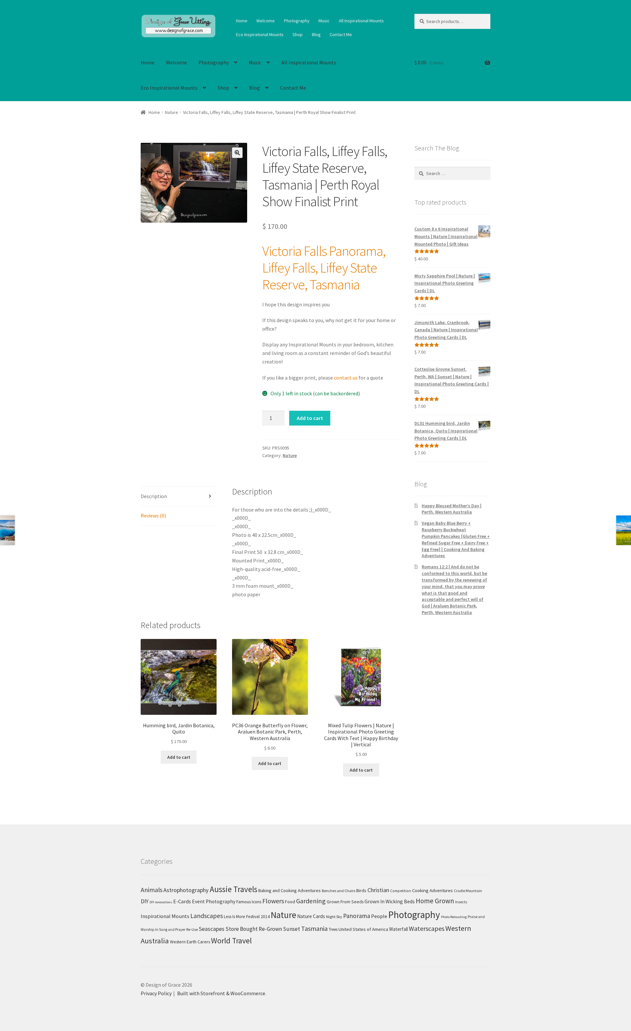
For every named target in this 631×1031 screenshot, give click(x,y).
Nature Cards (311, 916)
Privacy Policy (156, 993)
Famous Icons (248, 902)
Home (241, 21)
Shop (297, 34)
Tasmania (314, 928)
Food (290, 902)
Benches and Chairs (338, 890)
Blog (316, 34)
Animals (151, 890)
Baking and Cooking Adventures (289, 890)
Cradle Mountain (468, 890)
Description (154, 496)
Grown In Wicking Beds (389, 901)
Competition (400, 890)
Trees (333, 929)
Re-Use (192, 929)
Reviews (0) (153, 515)
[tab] (179, 496)
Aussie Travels (233, 889)
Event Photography (213, 901)
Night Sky (334, 916)
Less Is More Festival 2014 (247, 916)
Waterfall (398, 929)
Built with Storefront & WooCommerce (221, 993)
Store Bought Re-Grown (253, 928)
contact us (346, 377)
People (379, 916)
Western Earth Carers (190, 942)
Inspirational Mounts (165, 916)
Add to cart (310, 418)
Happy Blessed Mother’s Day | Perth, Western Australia (451, 509)
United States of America (363, 929)
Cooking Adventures (432, 890)
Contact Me (341, 34)
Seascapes (211, 928)
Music (324, 21)
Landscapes (206, 915)
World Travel (231, 940)
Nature (171, 112)
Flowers (273, 901)
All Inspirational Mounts (361, 21)
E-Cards (182, 901)
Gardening (311, 901)
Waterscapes (426, 928)
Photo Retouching (454, 917)
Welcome (265, 21)
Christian (378, 890)
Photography (297, 21)
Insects (461, 901)
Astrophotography (186, 890)
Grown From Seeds (345, 902)
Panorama (356, 916)
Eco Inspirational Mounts (260, 34)
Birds (361, 890)
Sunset (291, 928)
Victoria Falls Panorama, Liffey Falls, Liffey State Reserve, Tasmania (324, 267)
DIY (145, 901)
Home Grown (435, 901)
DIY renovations (161, 902)
